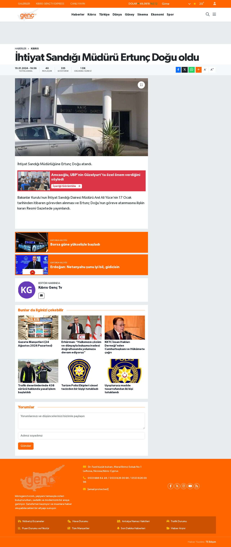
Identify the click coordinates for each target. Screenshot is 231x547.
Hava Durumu (80, 521)
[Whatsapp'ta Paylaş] (191, 70)
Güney (129, 14)
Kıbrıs (92, 14)
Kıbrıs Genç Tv (50, 287)
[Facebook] (171, 486)
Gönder (26, 445)
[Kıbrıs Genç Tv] (26, 289)
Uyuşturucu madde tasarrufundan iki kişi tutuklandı (119, 389)
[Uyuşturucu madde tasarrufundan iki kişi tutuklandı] (125, 370)
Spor (170, 14)
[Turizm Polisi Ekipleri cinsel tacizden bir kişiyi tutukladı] (81, 370)
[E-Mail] (41, 296)
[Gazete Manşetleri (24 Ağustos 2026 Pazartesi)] (38, 327)
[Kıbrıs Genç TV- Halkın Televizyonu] (28, 14)
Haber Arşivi (178, 528)
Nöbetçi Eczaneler (33, 521)
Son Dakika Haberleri (133, 528)
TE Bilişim (211, 542)
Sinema (142, 14)
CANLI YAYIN (77, 3)
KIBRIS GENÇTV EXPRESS (50, 3)
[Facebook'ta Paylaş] (178, 70)
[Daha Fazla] (199, 70)
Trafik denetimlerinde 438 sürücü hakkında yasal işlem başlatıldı (36, 389)
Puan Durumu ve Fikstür (35, 528)
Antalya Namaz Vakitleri (136, 521)
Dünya (117, 14)
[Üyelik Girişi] (213, 4)
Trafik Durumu (179, 521)
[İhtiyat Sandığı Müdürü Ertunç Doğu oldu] (81, 117)
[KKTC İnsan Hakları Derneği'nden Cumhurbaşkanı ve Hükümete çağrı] (125, 327)
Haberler (77, 14)
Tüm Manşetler (81, 528)
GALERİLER (24, 3)
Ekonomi (157, 14)
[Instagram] (184, 486)
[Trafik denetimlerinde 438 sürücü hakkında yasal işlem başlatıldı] (38, 370)
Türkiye (104, 14)
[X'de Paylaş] (185, 70)
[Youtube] (190, 486)
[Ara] (207, 14)
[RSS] (197, 486)
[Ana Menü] (214, 14)
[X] (177, 486)
